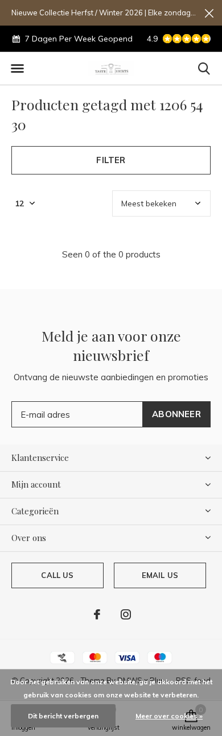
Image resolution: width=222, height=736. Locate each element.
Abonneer (176, 414)
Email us (160, 575)
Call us (57, 575)
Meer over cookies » (169, 716)
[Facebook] (97, 614)
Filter (110, 160)
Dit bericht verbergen (63, 716)
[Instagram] (126, 614)
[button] (17, 68)
